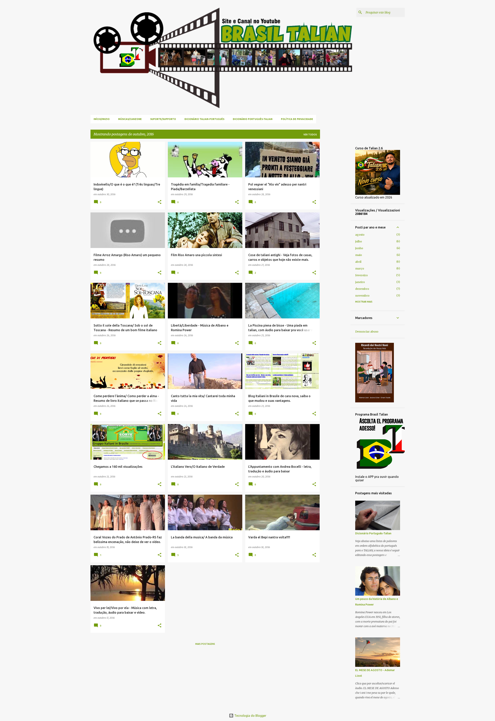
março (359, 268)
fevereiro (361, 275)
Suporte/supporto (163, 119)
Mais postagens (205, 644)
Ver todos (310, 134)
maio (358, 255)
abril (358, 261)
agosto (359, 234)
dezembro (362, 289)
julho (358, 241)
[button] (159, 202)
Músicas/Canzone (130, 119)
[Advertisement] (335, 200)
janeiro (360, 282)
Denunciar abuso (366, 331)
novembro (362, 295)
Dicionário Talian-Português (204, 119)
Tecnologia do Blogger (250, 715)
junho (359, 248)
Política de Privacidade (297, 119)
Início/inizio (102, 119)
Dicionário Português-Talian (252, 119)
